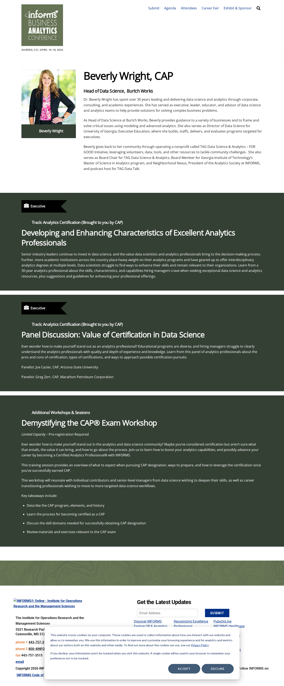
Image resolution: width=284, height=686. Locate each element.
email (20, 662)
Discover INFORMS (148, 621)
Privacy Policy (200, 645)
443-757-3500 (39, 642)
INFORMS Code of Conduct (37, 675)
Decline (217, 668)
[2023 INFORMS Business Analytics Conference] (42, 44)
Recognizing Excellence (191, 621)
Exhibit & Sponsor (238, 8)
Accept (184, 668)
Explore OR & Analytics (150, 626)
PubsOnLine (222, 621)
